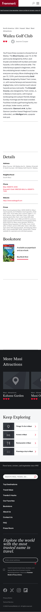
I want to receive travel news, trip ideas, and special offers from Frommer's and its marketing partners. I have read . (21, 571)
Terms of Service (8, 602)
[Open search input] (33, 3)
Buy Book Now (22, 257)
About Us (7, 512)
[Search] (35, 476)
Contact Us (8, 517)
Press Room (8, 528)
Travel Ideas (8, 490)
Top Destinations (10, 484)
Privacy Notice (7, 598)
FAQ (5, 523)
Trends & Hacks (9, 495)
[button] (37, 3)
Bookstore (7, 506)
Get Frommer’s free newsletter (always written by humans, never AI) (20, 10)
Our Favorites (9, 501)
